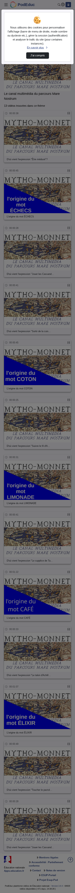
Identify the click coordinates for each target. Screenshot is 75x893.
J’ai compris (37, 55)
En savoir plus (35, 47)
